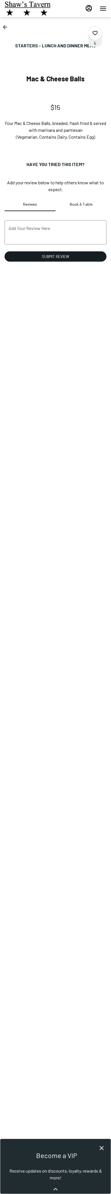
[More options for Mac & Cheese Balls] (95, 33)
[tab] (30, 204)
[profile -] (88, 8)
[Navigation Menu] (103, 8)
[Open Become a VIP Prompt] (55, 1189)
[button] (7, 27)
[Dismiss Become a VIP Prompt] (101, 1148)
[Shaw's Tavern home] (30, 8)
